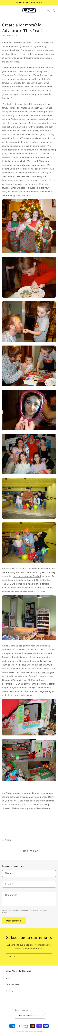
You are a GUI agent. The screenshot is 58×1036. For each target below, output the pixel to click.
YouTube (10, 991)
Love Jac (21, 1031)
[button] (3, 10)
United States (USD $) (27, 1016)
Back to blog (30, 851)
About (8, 978)
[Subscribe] (49, 956)
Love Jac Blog (12, 985)
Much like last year (45, 672)
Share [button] (8, 840)
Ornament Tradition (24, 86)
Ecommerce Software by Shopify (34, 1031)
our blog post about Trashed (27, 576)
